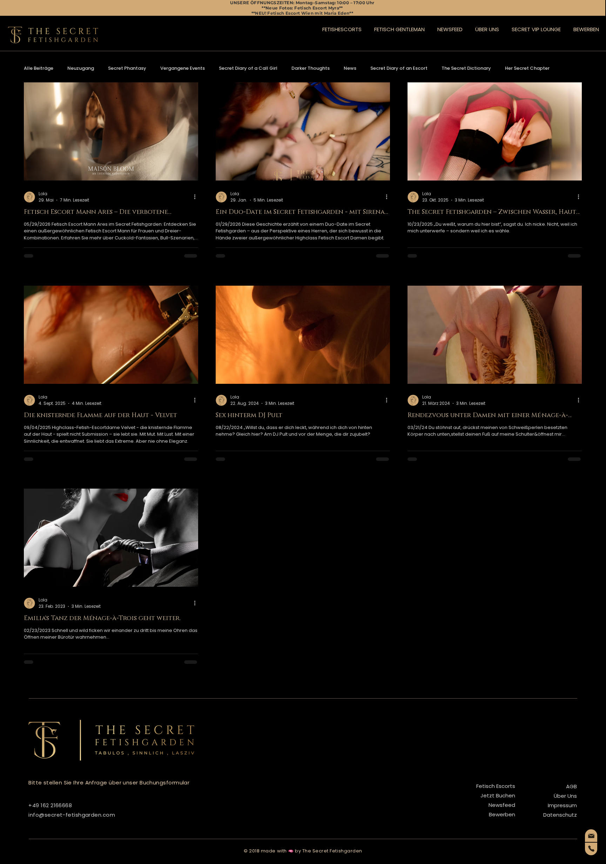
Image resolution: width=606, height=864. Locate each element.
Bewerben (502, 814)
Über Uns (565, 796)
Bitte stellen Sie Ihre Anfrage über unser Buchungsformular (108, 782)
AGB (571, 786)
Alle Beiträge (38, 68)
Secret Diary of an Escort (398, 68)
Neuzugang (80, 68)
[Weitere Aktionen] (197, 197)
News (350, 68)
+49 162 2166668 (50, 805)
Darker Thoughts (310, 68)
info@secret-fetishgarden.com (71, 814)
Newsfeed (502, 805)
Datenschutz (560, 814)
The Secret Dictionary (466, 68)
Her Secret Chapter (527, 68)
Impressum (562, 805)
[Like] (591, 835)
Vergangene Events (182, 68)
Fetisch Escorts (495, 786)
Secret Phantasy (127, 68)
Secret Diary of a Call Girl (248, 68)
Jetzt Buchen (497, 795)
